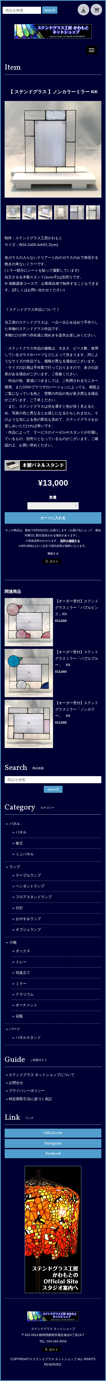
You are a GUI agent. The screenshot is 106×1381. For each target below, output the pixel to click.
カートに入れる (53, 518)
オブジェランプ (28, 929)
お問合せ (16, 1083)
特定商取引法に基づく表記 (30, 1099)
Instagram (53, 1143)
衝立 (19, 843)
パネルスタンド (28, 1037)
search (49, 10)
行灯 (19, 908)
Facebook (53, 1153)
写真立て (23, 973)
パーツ (14, 1029)
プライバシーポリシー (27, 1091)
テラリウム (25, 994)
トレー (21, 962)
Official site (53, 1133)
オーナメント (26, 1005)
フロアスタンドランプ (34, 897)
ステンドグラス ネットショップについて (42, 1075)
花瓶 (19, 1016)
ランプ (14, 867)
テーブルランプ (28, 875)
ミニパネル (25, 854)
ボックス (23, 951)
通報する (53, 553)
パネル (14, 824)
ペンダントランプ (30, 886)
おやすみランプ (28, 919)
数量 (53, 497)
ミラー (21, 983)
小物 (12, 942)
